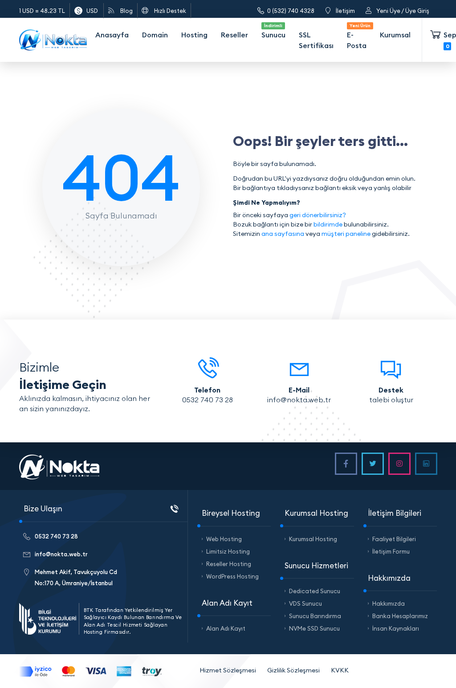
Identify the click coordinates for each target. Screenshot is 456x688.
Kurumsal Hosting (313, 538)
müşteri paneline (346, 234)
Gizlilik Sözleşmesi (293, 670)
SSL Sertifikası (316, 40)
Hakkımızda (388, 603)
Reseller (234, 34)
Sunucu (273, 31)
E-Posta (358, 36)
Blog (126, 10)
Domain (155, 34)
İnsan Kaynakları (395, 628)
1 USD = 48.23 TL (42, 10)
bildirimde (328, 224)
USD (92, 10)
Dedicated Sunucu (314, 591)
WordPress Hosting (232, 576)
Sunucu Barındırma (315, 615)
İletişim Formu (391, 551)
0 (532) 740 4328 (290, 10)
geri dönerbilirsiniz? (317, 215)
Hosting (194, 34)
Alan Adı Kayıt (225, 628)
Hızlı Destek (170, 10)
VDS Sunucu (305, 603)
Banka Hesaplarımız (400, 615)
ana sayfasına (282, 234)
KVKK (340, 670)
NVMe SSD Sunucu (314, 628)
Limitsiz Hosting (228, 551)
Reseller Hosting (228, 563)
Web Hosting (224, 538)
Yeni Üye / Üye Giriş (402, 10)
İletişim (345, 10)
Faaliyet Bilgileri (394, 538)
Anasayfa (112, 34)
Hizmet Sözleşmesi (228, 670)
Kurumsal (395, 34)
